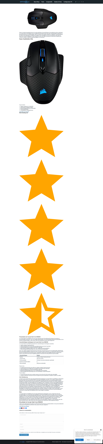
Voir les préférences (97, 439)
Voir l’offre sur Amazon (24, 111)
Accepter (79, 439)
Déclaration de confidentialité (91, 442)
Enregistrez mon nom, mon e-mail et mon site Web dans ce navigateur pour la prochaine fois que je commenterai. (40, 432)
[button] (100, 429)
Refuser (88, 439)
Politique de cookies (83, 442)
